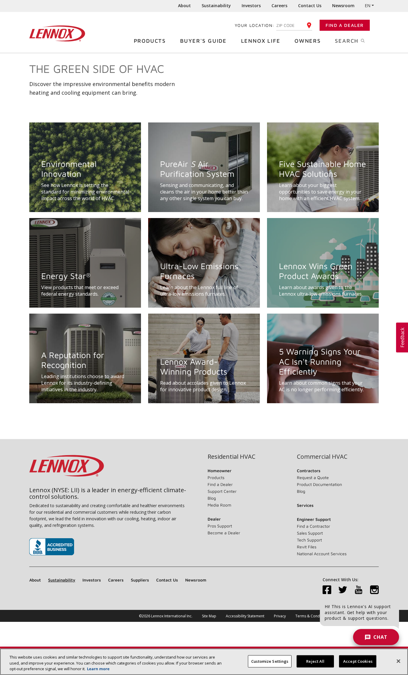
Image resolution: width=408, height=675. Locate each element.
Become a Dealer (224, 532)
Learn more (98, 668)
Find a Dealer (345, 25)
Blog (212, 498)
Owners (308, 41)
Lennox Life (260, 41)
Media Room (219, 504)
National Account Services (321, 553)
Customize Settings (269, 661)
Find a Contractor (313, 526)
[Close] (398, 661)
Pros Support (220, 525)
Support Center (222, 491)
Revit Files (306, 546)
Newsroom (343, 5)
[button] (402, 337)
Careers (279, 5)
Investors (251, 5)
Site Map (209, 616)
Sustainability (216, 5)
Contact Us (309, 5)
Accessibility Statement (245, 616)
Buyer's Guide (203, 41)
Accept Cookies (357, 661)
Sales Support (310, 533)
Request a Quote (313, 477)
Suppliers (140, 579)
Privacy (280, 616)
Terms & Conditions (312, 616)
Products (150, 41)
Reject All (315, 661)
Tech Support (309, 539)
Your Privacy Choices (356, 616)
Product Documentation (319, 484)
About (184, 5)
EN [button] (367, 5)
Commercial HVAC (322, 456)
